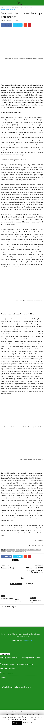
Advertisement (27, 714)
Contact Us (36, 714)
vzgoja (13, 551)
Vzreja (12, 9)
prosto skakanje (20, 549)
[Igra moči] (22, 593)
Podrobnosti (27, 723)
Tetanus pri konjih (8, 568)
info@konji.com (27, 640)
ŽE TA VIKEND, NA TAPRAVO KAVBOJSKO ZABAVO (16, 664)
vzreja (18, 551)
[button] (41, 3)
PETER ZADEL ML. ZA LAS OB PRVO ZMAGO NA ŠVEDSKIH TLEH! (34, 570)
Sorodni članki (15, 584)
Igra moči (18, 602)
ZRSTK (23, 551)
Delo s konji (5, 9)
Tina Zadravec (5, 551)
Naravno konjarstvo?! (7, 598)
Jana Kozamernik (10, 549)
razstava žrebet (31, 549)
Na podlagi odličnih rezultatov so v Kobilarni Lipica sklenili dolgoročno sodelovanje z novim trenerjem (20, 659)
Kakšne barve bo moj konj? (8, 668)
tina (4, 20)
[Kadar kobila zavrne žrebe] (36, 593)
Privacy (18, 714)
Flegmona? (3, 677)
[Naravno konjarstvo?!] (7, 592)
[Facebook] (22, 644)
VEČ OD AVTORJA (28, 584)
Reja (39, 549)
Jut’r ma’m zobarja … (6, 673)
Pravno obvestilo (9, 714)
